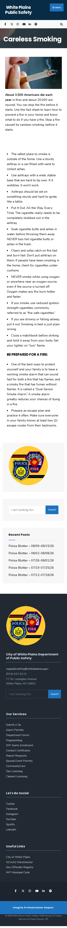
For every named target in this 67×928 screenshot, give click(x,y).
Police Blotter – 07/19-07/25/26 (31, 568)
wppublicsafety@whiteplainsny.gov (27, 669)
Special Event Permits (19, 761)
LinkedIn (11, 829)
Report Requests (16, 756)
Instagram (12, 814)
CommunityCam (15, 766)
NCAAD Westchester (19, 862)
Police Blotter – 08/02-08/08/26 (31, 553)
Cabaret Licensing (16, 776)
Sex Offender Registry (19, 867)
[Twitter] (12, 24)
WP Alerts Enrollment (19, 745)
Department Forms (17, 735)
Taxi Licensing (14, 771)
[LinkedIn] (30, 24)
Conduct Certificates (18, 750)
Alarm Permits (15, 730)
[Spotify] (36, 24)
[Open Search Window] (61, 24)
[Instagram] (18, 24)
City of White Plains (18, 857)
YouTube (11, 819)
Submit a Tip (13, 725)
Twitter (10, 804)
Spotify (10, 824)
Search (52, 509)
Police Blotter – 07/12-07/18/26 (31, 575)
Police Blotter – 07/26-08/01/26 (31, 560)
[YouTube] (24, 24)
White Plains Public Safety (18, 9)
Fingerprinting (14, 740)
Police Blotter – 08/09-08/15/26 (31, 546)
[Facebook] (6, 24)
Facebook (12, 809)
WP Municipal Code (18, 872)
